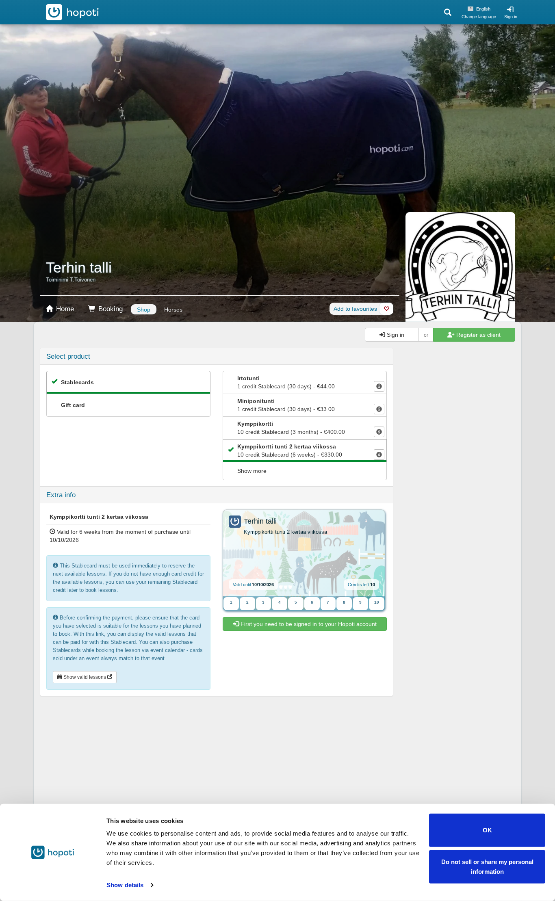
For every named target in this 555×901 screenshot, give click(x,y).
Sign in (510, 16)
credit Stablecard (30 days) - (286, 382)
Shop (143, 309)
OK (487, 830)
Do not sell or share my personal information (487, 866)
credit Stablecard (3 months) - (291, 427)
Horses (173, 309)
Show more (252, 471)
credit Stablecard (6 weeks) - (289, 450)
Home (64, 309)
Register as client (478, 334)
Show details (124, 885)
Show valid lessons (84, 677)
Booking (109, 309)
